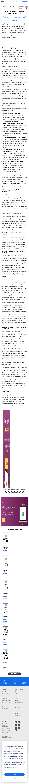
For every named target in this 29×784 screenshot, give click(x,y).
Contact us (4, 710)
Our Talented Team (6, 702)
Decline (14, 778)
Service (16, 713)
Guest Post (4, 698)
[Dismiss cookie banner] (24, 744)
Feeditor (16, 691)
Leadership (4, 695)
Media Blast (17, 695)
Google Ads (17, 17)
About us (4, 691)
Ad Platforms (7, 17)
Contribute (25, 1)
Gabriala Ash (21, 7)
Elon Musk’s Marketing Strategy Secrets (6, 738)
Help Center (17, 707)
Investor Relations (6, 693)
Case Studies (17, 715)
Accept (14, 774)
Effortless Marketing (19, 702)
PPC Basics (14, 20)
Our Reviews (5, 708)
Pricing (16, 704)
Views (16, 698)
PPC (24, 17)
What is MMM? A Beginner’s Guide (6, 729)
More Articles (14, 673)
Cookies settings (14, 770)
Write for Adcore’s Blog (6, 705)
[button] (26, 43)
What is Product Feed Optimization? (7, 733)
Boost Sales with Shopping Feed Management (6, 725)
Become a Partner (6, 700)
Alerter (16, 693)
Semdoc (16, 700)
